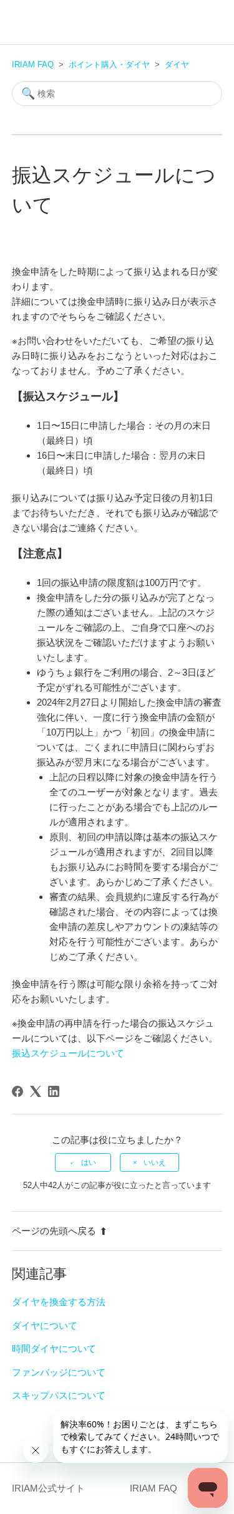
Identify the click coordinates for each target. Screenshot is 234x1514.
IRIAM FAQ (33, 64)
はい (88, 1162)
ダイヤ (177, 64)
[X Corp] (35, 1091)
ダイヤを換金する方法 (58, 1301)
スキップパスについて (58, 1395)
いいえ (155, 1162)
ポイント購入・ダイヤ (109, 64)
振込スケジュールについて (68, 1053)
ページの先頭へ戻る (54, 1230)
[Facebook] (17, 1091)
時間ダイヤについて (54, 1348)
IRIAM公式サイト (48, 1488)
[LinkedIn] (53, 1091)
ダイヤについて (44, 1325)
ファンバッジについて (58, 1372)
